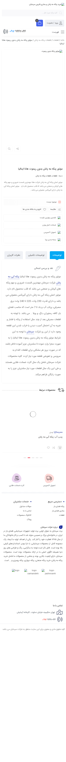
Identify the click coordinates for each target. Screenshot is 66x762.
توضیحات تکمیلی (36, 255)
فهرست (55, 32)
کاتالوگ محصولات (24, 515)
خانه (62, 40)
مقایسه (53, 209)
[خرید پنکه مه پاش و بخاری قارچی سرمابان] (46, 4)
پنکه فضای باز (59, 506)
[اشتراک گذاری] (17, 149)
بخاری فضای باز (58, 511)
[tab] (57, 255)
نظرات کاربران (13, 255)
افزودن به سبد (59, 447)
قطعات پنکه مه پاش (42, 40)
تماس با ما (27, 511)
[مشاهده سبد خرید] (39, 23)
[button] (41, 457)
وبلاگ (29, 519)
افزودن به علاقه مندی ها (32, 209)
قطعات (56, 40)
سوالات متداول (25, 506)
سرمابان (30, 332)
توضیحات (56, 255)
